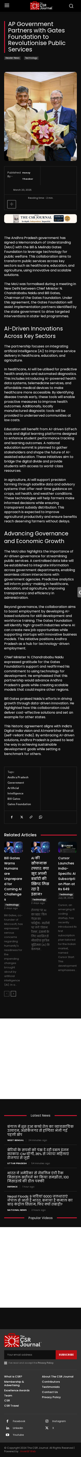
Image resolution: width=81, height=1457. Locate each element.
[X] (21, 817)
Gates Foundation (19, 804)
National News (17, 1210)
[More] (11, 204)
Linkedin (18, 1428)
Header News (12, 57)
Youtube (18, 1435)
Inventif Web (28, 1451)
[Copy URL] (31, 817)
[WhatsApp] (40, 817)
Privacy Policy (45, 1362)
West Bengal (15, 1140)
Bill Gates (13, 798)
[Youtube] (7, 1435)
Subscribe (66, 1354)
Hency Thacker (27, 176)
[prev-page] (6, 993)
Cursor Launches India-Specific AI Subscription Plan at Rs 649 (67, 873)
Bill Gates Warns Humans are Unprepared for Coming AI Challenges (13, 879)
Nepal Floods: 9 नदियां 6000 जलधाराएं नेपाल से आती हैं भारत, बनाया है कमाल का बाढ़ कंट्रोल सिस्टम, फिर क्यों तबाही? (40, 1200)
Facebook (19, 1421)
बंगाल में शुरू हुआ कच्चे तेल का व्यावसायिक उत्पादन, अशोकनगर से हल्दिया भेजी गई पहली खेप (40, 1130)
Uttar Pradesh (17, 1163)
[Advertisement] (40, 1058)
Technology (31, 57)
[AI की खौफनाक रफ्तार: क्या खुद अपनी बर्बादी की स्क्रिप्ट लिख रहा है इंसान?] (40, 847)
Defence (12, 1186)
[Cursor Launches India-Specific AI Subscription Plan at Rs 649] (67, 847)
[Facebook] (11, 817)
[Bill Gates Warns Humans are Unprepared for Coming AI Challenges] (13, 847)
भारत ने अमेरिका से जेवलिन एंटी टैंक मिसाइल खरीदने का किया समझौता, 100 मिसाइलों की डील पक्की (38, 1177)
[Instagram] (47, 1421)
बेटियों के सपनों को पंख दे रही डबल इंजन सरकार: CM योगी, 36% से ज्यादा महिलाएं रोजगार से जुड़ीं (38, 1154)
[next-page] (13, 993)
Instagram (59, 1421)
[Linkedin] (7, 1428)
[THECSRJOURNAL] (41, 5)
